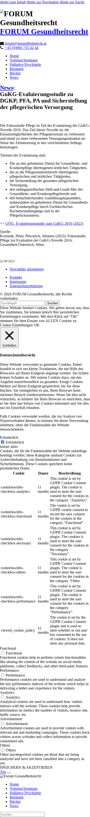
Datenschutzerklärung (26, 286)
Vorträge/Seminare (24, 60)
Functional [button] (8, 648)
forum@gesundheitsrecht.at (25, 43)
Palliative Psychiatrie (25, 64)
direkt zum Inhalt (13, 2)
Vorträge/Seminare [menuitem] (24, 789)
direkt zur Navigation (43, 2)
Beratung (17, 69)
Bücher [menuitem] (15, 801)
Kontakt (16, 277)
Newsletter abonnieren (27, 269)
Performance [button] (9, 670)
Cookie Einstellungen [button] (16, 325)
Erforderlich (15, 442)
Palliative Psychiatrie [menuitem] (25, 793)
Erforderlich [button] (9, 437)
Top (3, 772)
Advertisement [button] (11, 719)
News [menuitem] (14, 806)
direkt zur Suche (72, 2)
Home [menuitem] (14, 784)
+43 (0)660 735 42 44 (21, 48)
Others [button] (5, 745)
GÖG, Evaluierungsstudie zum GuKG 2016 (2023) (44, 223)
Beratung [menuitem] (17, 797)
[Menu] (9, 773)
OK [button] (37, 325)
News (14, 77)
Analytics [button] (7, 692)
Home (14, 56)
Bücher (15, 73)
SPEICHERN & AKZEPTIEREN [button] (26, 767)
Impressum (18, 282)
